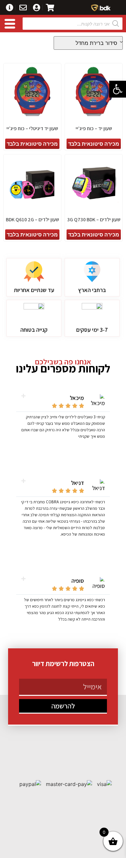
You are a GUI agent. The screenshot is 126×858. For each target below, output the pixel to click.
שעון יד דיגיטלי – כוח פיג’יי (32, 128)
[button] (117, 89)
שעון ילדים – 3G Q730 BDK (94, 219)
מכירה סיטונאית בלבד (93, 144)
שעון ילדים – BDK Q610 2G (32, 219)
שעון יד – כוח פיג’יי (94, 128)
